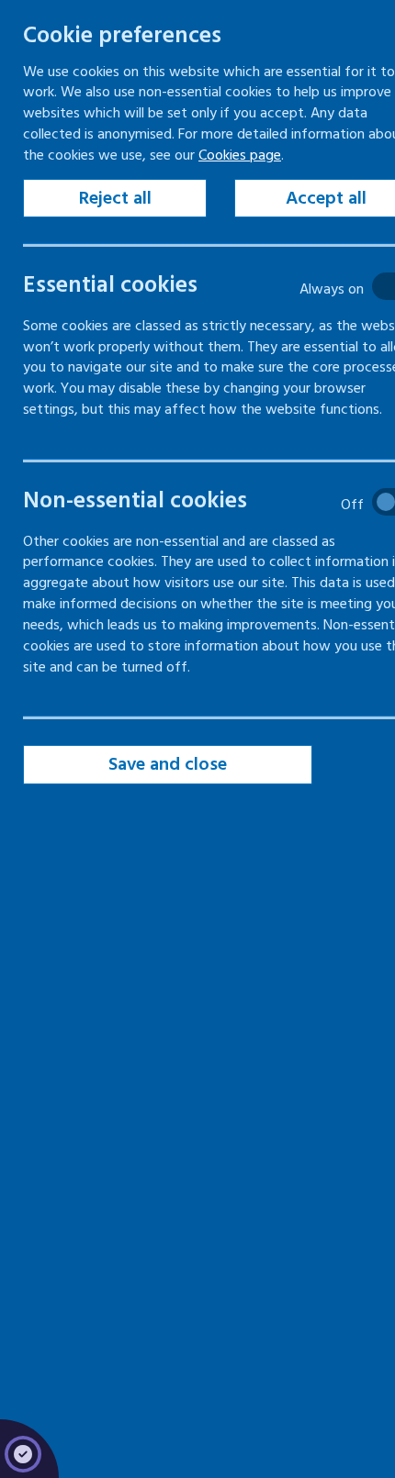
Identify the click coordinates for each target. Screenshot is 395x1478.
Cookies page (239, 155)
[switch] (207, 286)
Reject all (115, 198)
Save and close (167, 764)
